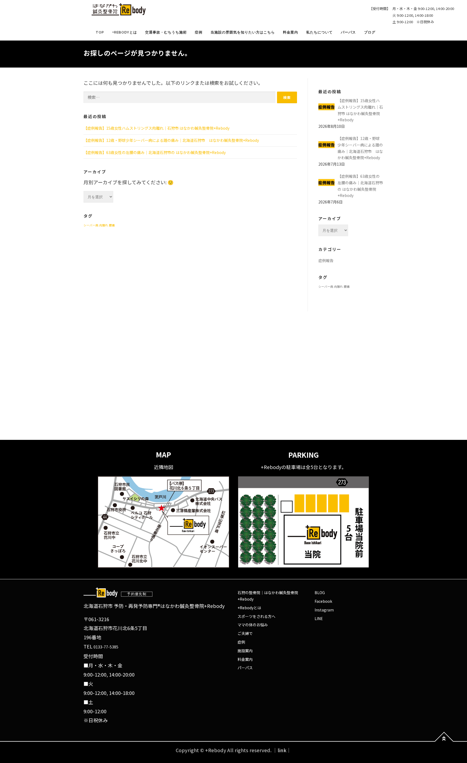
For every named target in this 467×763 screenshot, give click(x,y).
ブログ (369, 32)
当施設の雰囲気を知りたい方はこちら (243, 32)
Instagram (324, 610)
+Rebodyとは (124, 32)
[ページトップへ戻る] (444, 741)
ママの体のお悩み (253, 624)
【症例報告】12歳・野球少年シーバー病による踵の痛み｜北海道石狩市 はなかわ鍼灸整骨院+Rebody (171, 140)
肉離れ (103, 225)
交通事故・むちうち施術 (166, 32)
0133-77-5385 (106, 647)
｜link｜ (282, 750)
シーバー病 (91, 225)
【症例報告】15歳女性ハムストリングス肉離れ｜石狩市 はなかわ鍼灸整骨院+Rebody (156, 128)
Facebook (323, 601)
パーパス (348, 32)
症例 (198, 32)
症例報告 (325, 260)
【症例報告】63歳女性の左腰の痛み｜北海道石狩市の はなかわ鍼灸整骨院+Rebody (155, 152)
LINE (319, 618)
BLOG (320, 592)
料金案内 (290, 32)
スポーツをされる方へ (256, 616)
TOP (100, 32)
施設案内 (245, 650)
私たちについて (319, 32)
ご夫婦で (245, 633)
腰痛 (112, 225)
